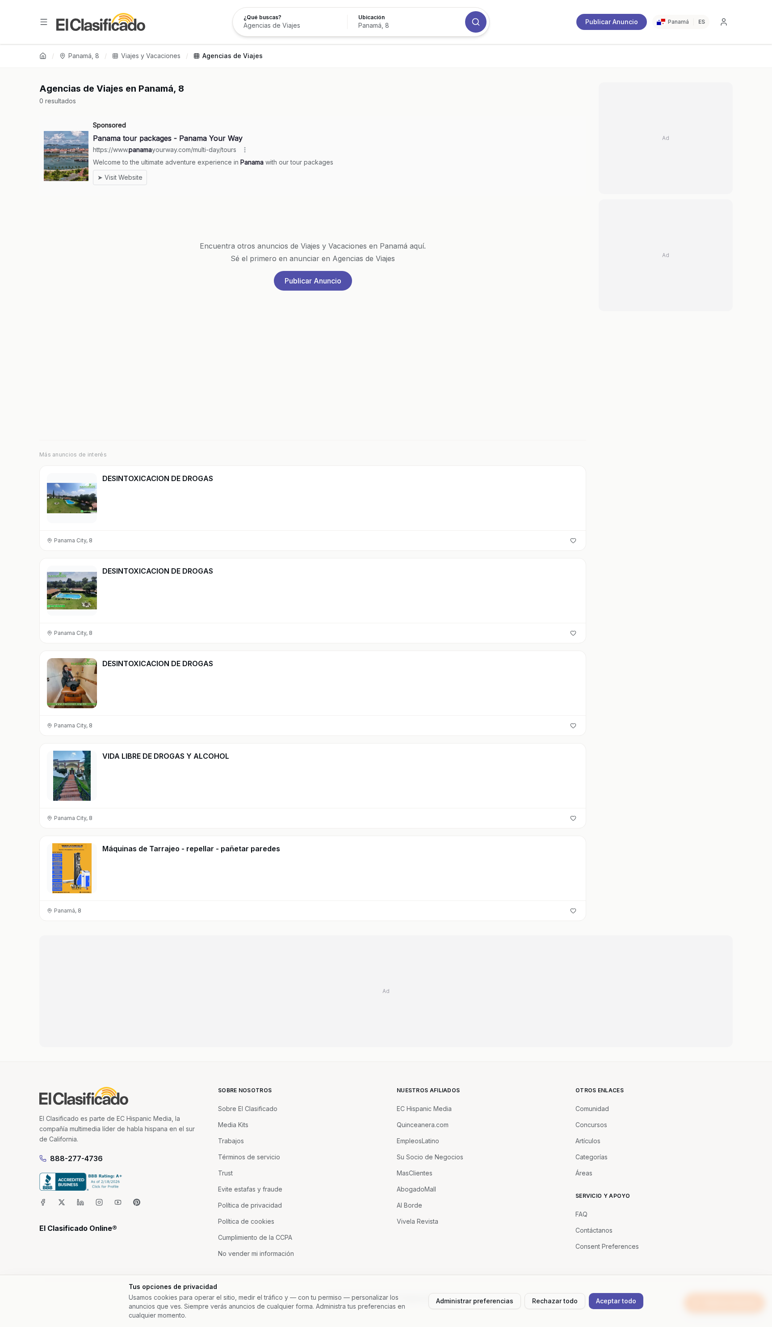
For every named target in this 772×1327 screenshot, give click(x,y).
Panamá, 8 (83, 55)
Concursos (591, 1124)
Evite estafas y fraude (250, 1189)
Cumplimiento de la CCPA (255, 1237)
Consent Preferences (607, 1246)
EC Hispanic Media (424, 1108)
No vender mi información (256, 1253)
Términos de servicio (249, 1157)
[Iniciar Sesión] (724, 22)
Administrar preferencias (474, 1301)
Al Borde (409, 1205)
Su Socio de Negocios (430, 1157)
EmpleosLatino (418, 1141)
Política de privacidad (250, 1205)
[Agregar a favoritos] (573, 540)
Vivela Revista (417, 1221)
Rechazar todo (555, 1301)
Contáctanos (594, 1230)
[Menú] (44, 22)
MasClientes (414, 1173)
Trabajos (231, 1141)
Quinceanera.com (423, 1124)
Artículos (587, 1141)
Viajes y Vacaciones (150, 55)
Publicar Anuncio (611, 21)
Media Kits (233, 1124)
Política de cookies (246, 1221)
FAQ (581, 1214)
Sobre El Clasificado (247, 1108)
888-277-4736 (76, 1158)
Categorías (591, 1157)
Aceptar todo (616, 1301)
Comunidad (592, 1108)
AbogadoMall (416, 1189)
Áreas (583, 1173)
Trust (225, 1173)
